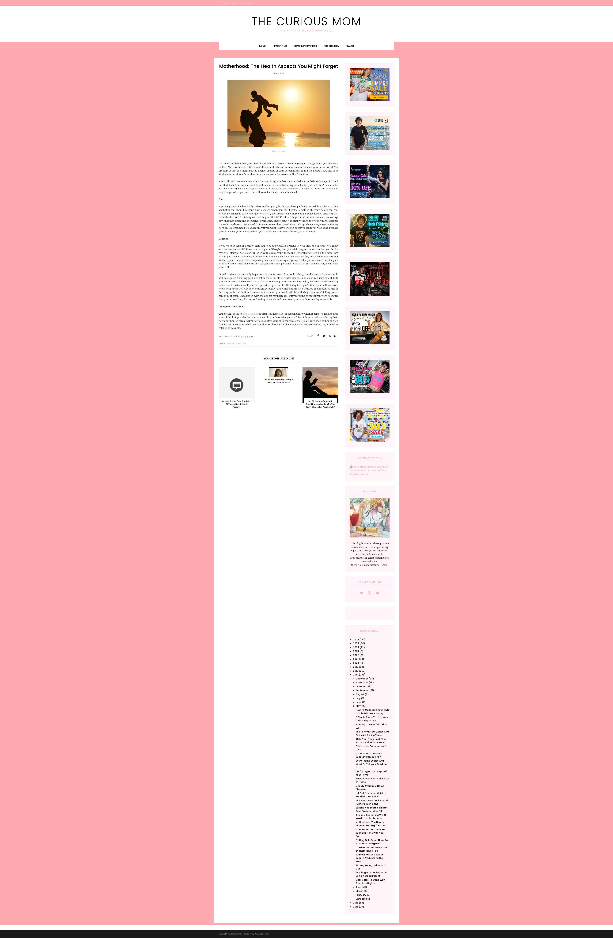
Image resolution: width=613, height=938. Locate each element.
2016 (355, 902)
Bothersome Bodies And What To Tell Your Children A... (371, 764)
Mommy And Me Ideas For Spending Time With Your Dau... (371, 833)
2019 (355, 666)
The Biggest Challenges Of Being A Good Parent (371, 874)
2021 (355, 659)
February (361, 894)
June (358, 702)
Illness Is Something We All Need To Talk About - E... (371, 816)
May (358, 706)
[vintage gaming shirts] (370, 295)
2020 (356, 663)
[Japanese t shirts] (370, 100)
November (362, 682)
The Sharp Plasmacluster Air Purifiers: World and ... (372, 802)
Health (230, 343)
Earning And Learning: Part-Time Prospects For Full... (371, 809)
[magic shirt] (370, 197)
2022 (356, 655)
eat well (265, 213)
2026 (356, 639)
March (359, 891)
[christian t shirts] (370, 149)
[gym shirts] (370, 343)
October (361, 686)
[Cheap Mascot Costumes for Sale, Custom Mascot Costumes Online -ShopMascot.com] (370, 474)
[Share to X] (323, 336)
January (360, 898)
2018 (355, 670)
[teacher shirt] (370, 440)
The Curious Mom (306, 21)
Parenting (241, 343)
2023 (356, 651)
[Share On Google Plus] (335, 336)
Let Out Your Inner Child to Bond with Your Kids (371, 795)
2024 (356, 647)
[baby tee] (370, 392)
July (358, 698)
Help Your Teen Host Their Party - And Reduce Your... (371, 740)
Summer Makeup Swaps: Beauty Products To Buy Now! (370, 858)
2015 (355, 906)
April (358, 887)
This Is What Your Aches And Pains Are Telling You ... (372, 733)
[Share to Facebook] (318, 336)
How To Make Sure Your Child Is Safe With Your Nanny (373, 711)
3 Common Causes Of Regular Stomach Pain (369, 755)
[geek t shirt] (370, 246)
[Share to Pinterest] (329, 336)
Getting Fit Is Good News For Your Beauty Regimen (372, 842)
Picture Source (278, 151)
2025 (356, 643)
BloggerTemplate (261, 934)
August (360, 694)
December (362, 678)
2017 (355, 674)
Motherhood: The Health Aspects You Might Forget (371, 824)
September (362, 690)
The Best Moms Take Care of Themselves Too (371, 849)
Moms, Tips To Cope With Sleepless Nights (370, 881)
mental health (251, 314)
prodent (261, 281)
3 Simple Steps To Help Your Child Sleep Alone (372, 719)
